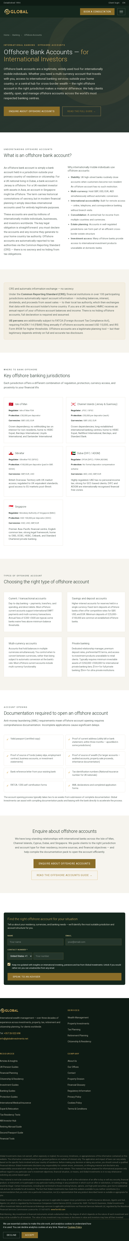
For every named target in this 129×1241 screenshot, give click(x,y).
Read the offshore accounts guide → (65, 875)
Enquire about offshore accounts (32, 111)
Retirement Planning (78, 1035)
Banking (16, 35)
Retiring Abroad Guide (11, 1126)
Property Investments (78, 1023)
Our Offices (73, 1067)
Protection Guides (9, 1097)
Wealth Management (78, 1017)
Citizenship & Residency (79, 1041)
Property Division (76, 1079)
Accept (29, 1235)
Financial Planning (9, 1073)
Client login (114, 3)
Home (6, 35)
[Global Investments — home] (16, 11)
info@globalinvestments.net (14, 1038)
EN (124, 3)
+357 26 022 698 (12, 1033)
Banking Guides (7, 1091)
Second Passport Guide (11, 1132)
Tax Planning (74, 1029)
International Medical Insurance (15, 1103)
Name (10, 936)
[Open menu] (121, 11)
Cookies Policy (75, 1103)
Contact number (18, 950)
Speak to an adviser (26, 976)
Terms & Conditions (77, 1109)
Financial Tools (7, 1138)
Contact (72, 1073)
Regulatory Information (79, 1091)
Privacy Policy (74, 1097)
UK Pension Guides (9, 1067)
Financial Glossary (76, 1085)
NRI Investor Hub (8, 1120)
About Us (72, 1061)
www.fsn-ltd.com (58, 1209)
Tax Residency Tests (10, 1114)
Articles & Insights (9, 1061)
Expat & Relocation (9, 1109)
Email (69, 936)
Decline (11, 1235)
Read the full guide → (81, 111)
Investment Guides (9, 1085)
